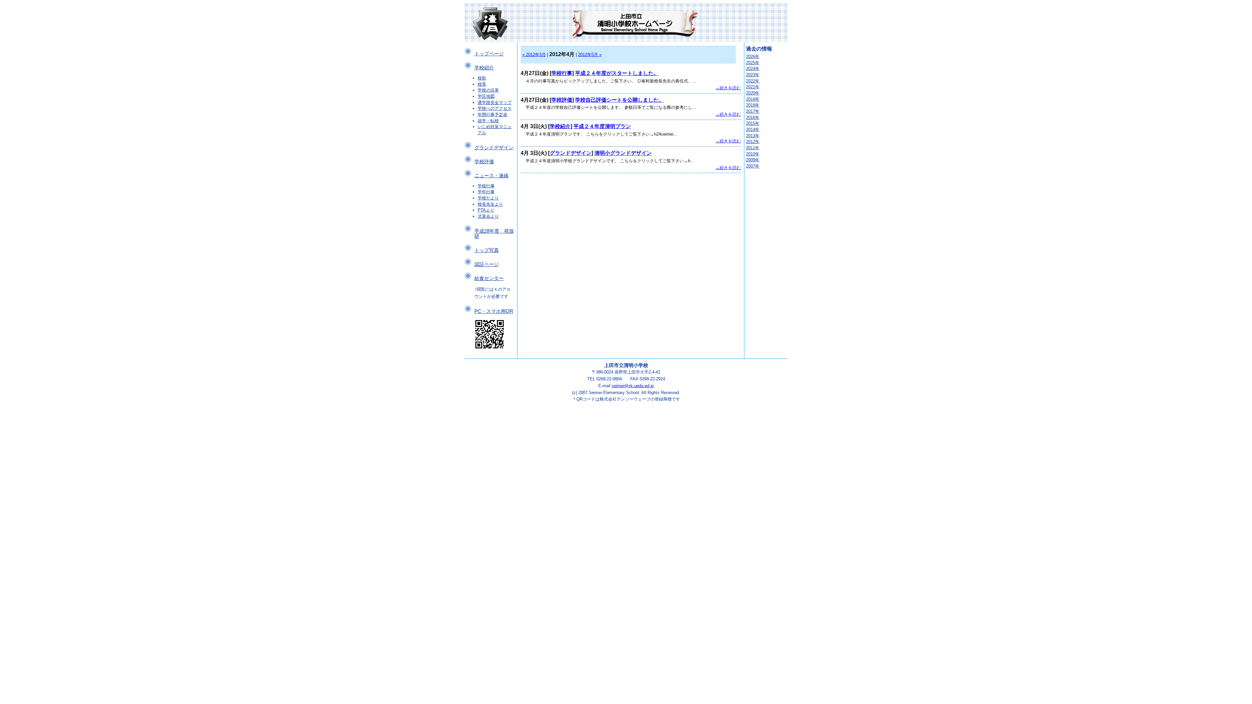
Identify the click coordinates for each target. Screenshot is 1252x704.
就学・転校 (488, 120)
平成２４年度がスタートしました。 (617, 73)
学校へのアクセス (495, 108)
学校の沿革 (488, 90)
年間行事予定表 (492, 114)
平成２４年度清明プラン (602, 126)
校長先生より (490, 204)
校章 (482, 84)
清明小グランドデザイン (623, 153)
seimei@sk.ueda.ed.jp (633, 385)
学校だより (488, 198)
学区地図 (486, 96)
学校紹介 (484, 67)
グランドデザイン (494, 147)
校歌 (482, 78)
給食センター (489, 278)
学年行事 (486, 191)
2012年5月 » (590, 54)
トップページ (489, 53)
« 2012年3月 (534, 54)
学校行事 (486, 185)
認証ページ (486, 264)
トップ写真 (486, 250)
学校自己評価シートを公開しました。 (619, 100)
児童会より (488, 216)
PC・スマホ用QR (493, 311)
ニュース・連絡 (491, 175)
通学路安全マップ (495, 102)
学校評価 (484, 161)
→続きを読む (728, 87)
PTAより (486, 210)
